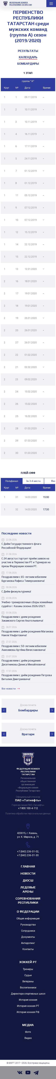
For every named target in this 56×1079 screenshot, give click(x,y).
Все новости (9, 688)
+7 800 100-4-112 (28, 808)
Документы (28, 936)
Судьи (28, 975)
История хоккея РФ (28, 1012)
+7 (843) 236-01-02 (28, 851)
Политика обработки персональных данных (28, 813)
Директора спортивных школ (28, 993)
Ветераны (28, 981)
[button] (4, 710)
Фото (28, 1031)
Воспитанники (28, 987)
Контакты (28, 949)
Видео (28, 1038)
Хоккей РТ (28, 962)
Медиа (28, 1025)
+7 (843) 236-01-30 (28, 855)
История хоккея (28, 999)
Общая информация (28, 918)
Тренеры (28, 969)
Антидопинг (28, 943)
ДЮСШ (28, 880)
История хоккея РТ (28, 1005)
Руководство (28, 924)
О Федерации (28, 911)
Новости (28, 873)
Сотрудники (28, 930)
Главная (28, 866)
